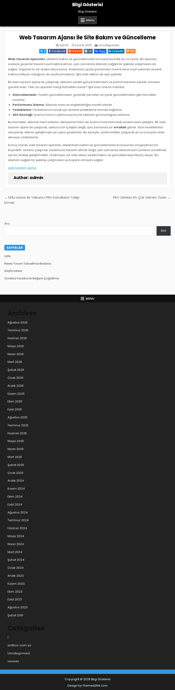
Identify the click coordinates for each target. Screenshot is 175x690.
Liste (7, 256)
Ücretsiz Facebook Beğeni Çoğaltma (31, 278)
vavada (13, 661)
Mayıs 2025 (16, 441)
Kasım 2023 (16, 583)
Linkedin (118, 51)
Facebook (58, 51)
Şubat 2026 (16, 370)
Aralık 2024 (16, 480)
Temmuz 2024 (18, 520)
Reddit (77, 51)
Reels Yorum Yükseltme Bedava (27, 263)
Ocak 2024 (16, 568)
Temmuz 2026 (18, 330)
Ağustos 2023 (18, 607)
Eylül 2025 (15, 409)
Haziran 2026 (17, 338)
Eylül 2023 (15, 599)
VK (90, 51)
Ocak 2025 (15, 473)
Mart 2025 (15, 457)
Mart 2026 (15, 362)
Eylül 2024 (15, 504)
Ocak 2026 (15, 378)
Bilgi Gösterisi (87, 4)
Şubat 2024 (16, 560)
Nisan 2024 (16, 544)
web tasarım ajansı (22, 168)
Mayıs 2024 (16, 536)
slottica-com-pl (19, 645)
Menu (90, 20)
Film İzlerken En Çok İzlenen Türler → (142, 197)
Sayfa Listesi (13, 271)
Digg (102, 51)
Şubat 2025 (16, 465)
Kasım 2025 (16, 394)
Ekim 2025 (15, 401)
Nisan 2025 (16, 449)
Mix (132, 51)
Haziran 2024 (17, 528)
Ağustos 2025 (18, 417)
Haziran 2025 (17, 433)
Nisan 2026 (16, 354)
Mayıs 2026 (16, 346)
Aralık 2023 (16, 576)
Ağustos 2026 (18, 322)
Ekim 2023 (15, 591)
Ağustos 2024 (18, 512)
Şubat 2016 (15, 615)
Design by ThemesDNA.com (87, 685)
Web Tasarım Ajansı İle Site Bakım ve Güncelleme (87, 37)
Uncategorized (109, 45)
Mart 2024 (15, 552)
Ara (7, 223)
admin (64, 45)
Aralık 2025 (16, 386)
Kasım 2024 (16, 488)
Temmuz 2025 (18, 425)
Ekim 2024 (15, 496)
